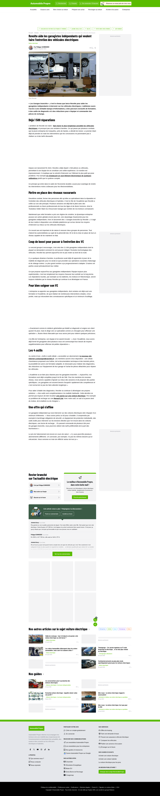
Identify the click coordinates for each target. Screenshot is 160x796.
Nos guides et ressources (74, 750)
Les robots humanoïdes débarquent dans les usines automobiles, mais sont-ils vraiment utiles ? (61, 649)
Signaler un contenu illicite (107, 787)
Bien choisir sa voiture (60, 9)
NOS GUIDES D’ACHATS (106, 752)
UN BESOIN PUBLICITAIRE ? (107, 767)
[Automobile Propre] (40, 3)
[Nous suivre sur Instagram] (41, 749)
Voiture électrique (33, 43)
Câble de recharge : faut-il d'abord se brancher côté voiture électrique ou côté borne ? (61, 637)
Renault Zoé (58, 398)
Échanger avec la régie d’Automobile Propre (112, 772)
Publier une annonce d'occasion (111, 744)
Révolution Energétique (73, 765)
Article (109, 629)
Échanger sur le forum (108, 747)
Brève (129, 629)
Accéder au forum (67, 514)
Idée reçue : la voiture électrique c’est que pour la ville (112, 706)
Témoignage (122, 629)
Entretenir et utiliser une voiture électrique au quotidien (113, 697)
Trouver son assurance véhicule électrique (115, 737)
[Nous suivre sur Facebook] (30, 749)
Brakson (112, 790)
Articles (36, 33)
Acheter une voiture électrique (108, 755)
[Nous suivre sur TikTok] (45, 749)
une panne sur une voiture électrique (70, 396)
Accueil (31, 33)
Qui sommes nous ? (37, 758)
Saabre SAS (91, 790)
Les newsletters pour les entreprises (77, 746)
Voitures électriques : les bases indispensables (58, 685)
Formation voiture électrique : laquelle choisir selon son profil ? (61, 694)
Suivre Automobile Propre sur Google (78, 753)
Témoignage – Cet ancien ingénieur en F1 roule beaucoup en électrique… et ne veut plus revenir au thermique (113, 649)
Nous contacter (36, 762)
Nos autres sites (70, 758)
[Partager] (95, 48)
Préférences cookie (63, 787)
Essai (115, 629)
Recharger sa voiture (95, 9)
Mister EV (69, 768)
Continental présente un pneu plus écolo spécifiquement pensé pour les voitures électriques (114, 662)
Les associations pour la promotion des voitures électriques (57, 682)
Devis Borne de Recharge (74, 772)
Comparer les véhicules (108, 740)
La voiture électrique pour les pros (110, 762)
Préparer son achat (78, 9)
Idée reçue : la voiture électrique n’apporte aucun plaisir (111, 694)
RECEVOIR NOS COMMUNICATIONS (75, 739)
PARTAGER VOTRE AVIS (71, 727)
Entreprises (126, 9)
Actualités (33, 9)
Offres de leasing (106, 730)
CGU (117, 787)
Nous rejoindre (36, 765)
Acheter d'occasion (112, 9)
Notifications (74, 787)
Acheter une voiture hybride (108, 759)
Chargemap (70, 775)
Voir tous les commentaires (62, 554)
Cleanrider (69, 762)
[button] (62, 538)
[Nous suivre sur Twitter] (34, 749)
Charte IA (94, 787)
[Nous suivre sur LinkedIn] (48, 749)
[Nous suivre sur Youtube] (37, 749)
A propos (32, 755)
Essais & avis (45, 9)
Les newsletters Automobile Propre (77, 742)
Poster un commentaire (51, 514)
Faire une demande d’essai (110, 734)
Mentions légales (85, 787)
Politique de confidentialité (48, 787)
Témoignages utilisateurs (105, 653)
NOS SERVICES (103, 727)
